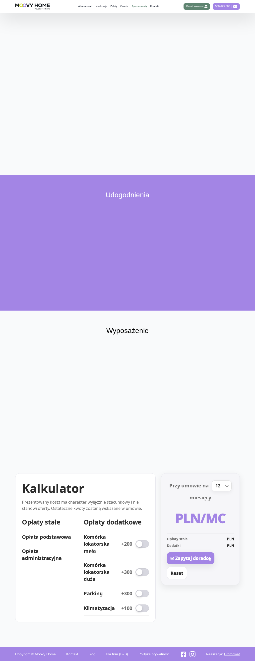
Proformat (232, 654)
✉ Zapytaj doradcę (190, 558)
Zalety (113, 6)
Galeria (124, 6)
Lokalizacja (101, 6)
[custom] (184, 654)
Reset (177, 573)
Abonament (85, 6)
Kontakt (154, 6)
